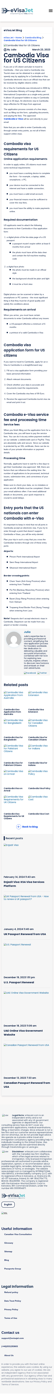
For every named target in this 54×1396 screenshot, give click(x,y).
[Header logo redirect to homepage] (17, 10)
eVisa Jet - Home (13, 37)
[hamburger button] (51, 11)
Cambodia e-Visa (13, 118)
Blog (6, 1260)
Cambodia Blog (33, 37)
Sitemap (8, 1251)
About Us (9, 1355)
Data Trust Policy (12, 1301)
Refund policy (11, 1292)
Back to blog (30, 826)
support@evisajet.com (12, 1338)
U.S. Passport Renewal (19, 982)
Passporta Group (12, 1269)
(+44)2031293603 (9, 1346)
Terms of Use (10, 1318)
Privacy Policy (11, 1309)
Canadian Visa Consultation (18, 1234)
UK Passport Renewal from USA (25, 934)
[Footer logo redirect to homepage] (13, 1196)
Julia (27, 632)
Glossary (8, 1243)
